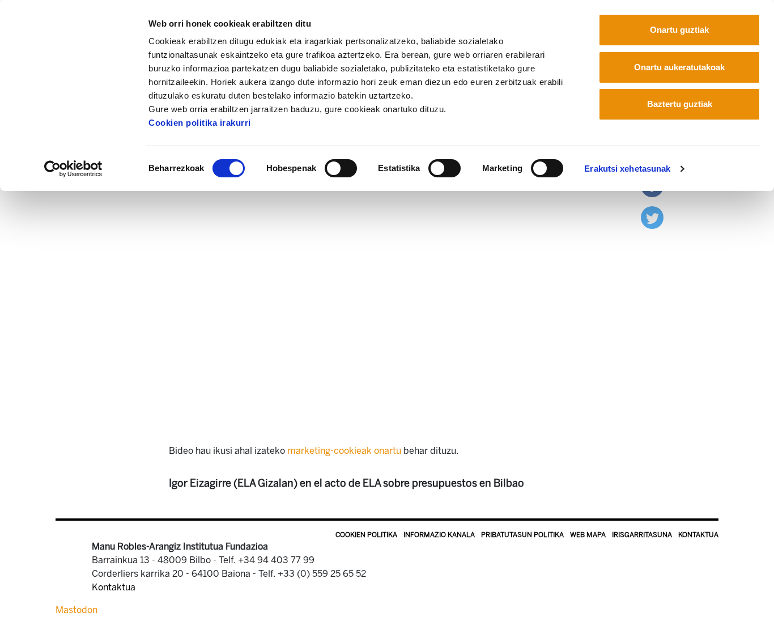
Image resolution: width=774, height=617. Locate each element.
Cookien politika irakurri (199, 122)
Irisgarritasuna (642, 535)
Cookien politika (366, 535)
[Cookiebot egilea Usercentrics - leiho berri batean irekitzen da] (73, 168)
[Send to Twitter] (652, 216)
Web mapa (588, 535)
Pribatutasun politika (522, 535)
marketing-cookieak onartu (344, 450)
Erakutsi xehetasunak (627, 168)
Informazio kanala (439, 535)
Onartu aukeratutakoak (679, 67)
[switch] (341, 168)
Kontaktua (698, 535)
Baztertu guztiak (679, 104)
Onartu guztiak (679, 30)
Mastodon (76, 610)
